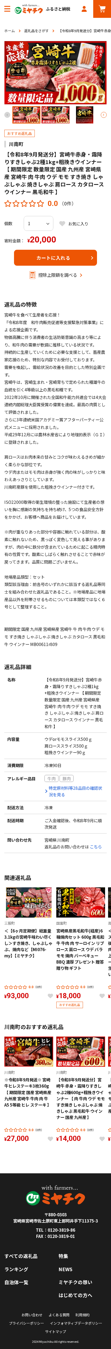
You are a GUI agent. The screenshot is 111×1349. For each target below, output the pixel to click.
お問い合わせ (32, 1314)
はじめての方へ (75, 1295)
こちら (96, 847)
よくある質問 (59, 1314)
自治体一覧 (16, 1282)
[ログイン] (84, 9)
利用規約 (82, 1314)
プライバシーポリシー (26, 1323)
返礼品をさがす (36, 30)
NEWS (65, 1269)
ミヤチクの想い (75, 1282)
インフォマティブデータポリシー (76, 1323)
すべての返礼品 (21, 1256)
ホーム (9, 30)
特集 (63, 1256)
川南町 (16, 144)
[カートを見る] (102, 9)
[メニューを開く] (7, 9)
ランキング (16, 1269)
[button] (104, 115)
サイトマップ (55, 1331)
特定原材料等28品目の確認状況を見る (75, 791)
